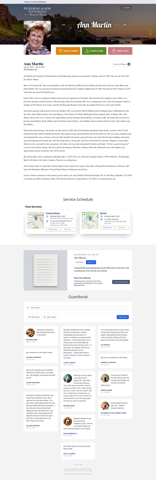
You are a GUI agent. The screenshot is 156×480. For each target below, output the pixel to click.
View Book (79, 262)
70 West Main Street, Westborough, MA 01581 (59, 224)
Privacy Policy (72, 471)
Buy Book (91, 262)
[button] (35, 218)
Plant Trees (67, 229)
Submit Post (123, 317)
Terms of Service (84, 471)
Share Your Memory (121, 282)
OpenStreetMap (80, 474)
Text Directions (52, 229)
